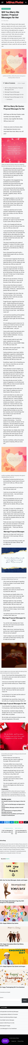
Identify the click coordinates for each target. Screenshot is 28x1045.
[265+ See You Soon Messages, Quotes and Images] (14, 870)
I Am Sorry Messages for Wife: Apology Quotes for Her (21, 832)
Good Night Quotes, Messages (7, 1020)
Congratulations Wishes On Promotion (9, 1014)
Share (5, 1041)
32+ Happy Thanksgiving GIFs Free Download (12, 987)
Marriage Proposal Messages (12, 92)
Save (6, 51)
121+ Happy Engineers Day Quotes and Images (12, 966)
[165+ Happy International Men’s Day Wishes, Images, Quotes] (14, 934)
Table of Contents (14, 83)
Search (1, 997)
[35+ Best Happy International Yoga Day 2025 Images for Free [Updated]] (14, 891)
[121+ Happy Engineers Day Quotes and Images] (14, 956)
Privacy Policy (21, 1041)
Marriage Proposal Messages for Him (14, 94)
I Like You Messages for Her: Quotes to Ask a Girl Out (7, 832)
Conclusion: (9, 99)
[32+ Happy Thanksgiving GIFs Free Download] (14, 977)
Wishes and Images (6, 8)
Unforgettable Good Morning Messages (9, 1011)
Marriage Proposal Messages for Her (14, 97)
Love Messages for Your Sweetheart (8, 1028)
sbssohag (3, 840)
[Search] (26, 2)
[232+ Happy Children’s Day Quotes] (14, 913)
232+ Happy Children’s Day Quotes (9, 923)
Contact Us (13, 1041)
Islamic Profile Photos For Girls (7, 1022)
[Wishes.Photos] (15, 2)
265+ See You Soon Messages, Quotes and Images (13, 880)
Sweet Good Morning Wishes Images (8, 1017)
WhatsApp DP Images (5, 1025)
